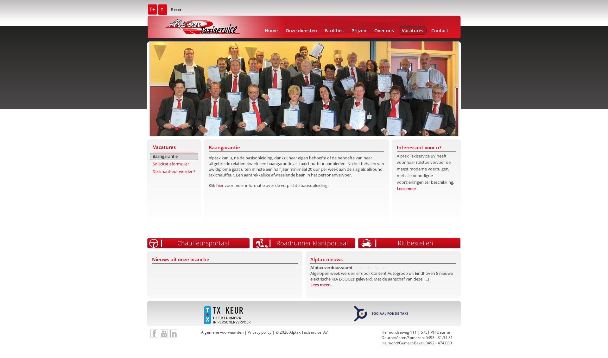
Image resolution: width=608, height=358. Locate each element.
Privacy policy (259, 332)
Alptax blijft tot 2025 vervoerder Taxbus (348, 267)
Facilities (334, 31)
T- (162, 9)
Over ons (384, 31)
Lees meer (406, 188)
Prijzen (359, 31)
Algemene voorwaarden (222, 332)
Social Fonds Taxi (381, 315)
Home (271, 31)
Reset (176, 9)
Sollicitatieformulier (171, 164)
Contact (439, 31)
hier (220, 185)
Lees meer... (322, 290)
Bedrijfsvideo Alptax (164, 333)
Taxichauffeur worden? (174, 171)
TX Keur (227, 315)
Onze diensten (301, 31)
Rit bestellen (415, 243)
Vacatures (412, 31)
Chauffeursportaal (203, 243)
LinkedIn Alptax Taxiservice (173, 333)
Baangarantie (165, 156)
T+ (152, 9)
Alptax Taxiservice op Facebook (154, 333)
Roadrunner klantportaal (312, 243)
